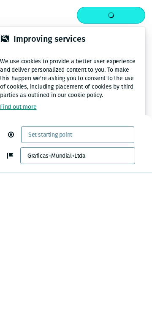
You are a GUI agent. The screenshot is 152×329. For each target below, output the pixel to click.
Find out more (18, 107)
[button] (14, 134)
